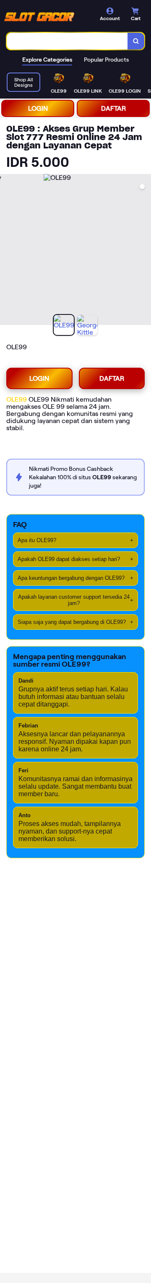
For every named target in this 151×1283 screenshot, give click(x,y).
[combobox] (67, 41)
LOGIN (38, 108)
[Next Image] (144, 250)
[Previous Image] (6, 250)
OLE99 (16, 399)
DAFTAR (113, 108)
